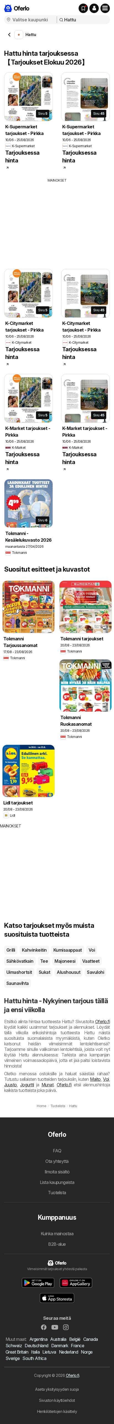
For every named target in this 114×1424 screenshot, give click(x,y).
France (77, 1345)
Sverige (13, 1358)
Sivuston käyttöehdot (57, 1400)
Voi (92, 950)
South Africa (34, 1358)
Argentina (38, 1339)
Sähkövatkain (19, 961)
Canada (90, 1339)
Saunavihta (17, 983)
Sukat (44, 972)
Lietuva (49, 1352)
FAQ (57, 1150)
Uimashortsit (19, 972)
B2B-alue (57, 1244)
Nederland (68, 1352)
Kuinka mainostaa (57, 1233)
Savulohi (95, 972)
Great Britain (17, 1352)
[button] (94, 8)
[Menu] (105, 8)
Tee (44, 961)
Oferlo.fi (102, 1021)
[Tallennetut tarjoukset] (83, 8)
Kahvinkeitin (34, 950)
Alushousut (68, 972)
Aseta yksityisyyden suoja (57, 1389)
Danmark (59, 1345)
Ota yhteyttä (57, 1161)
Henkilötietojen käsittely (57, 1411)
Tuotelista (57, 1192)
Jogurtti (27, 1084)
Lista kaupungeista (57, 1182)
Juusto (10, 1084)
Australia (58, 1339)
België (75, 1339)
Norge (86, 1352)
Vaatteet (91, 961)
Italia (35, 1352)
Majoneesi (65, 961)
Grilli (10, 950)
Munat (47, 1084)
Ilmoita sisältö (57, 1172)
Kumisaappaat (67, 950)
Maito (95, 1079)
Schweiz (14, 1345)
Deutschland (36, 1345)
